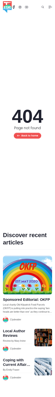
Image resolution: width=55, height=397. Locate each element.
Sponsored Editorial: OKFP (26, 299)
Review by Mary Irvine (14, 341)
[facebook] (14, 7)
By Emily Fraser (11, 370)
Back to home (29, 135)
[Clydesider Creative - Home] (7, 7)
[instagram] (20, 7)
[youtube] (26, 7)
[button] (43, 7)
